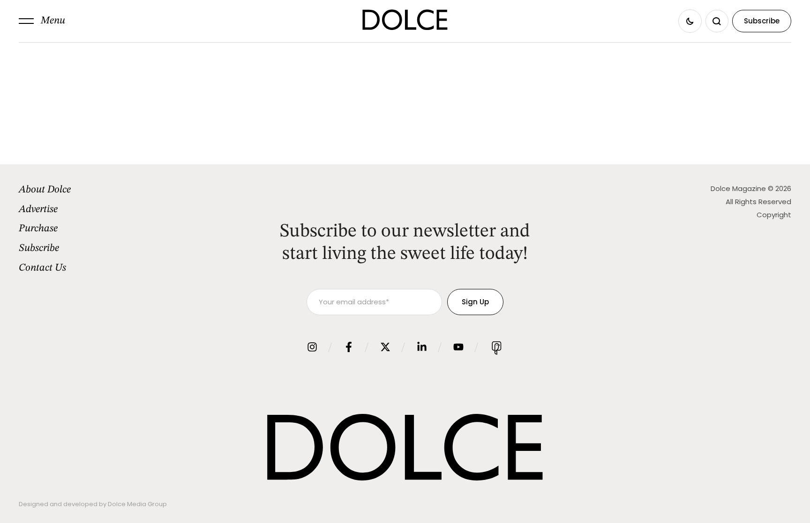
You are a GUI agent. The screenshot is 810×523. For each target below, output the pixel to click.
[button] (42, 21)
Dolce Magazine (738, 188)
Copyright (774, 215)
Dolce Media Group (137, 504)
